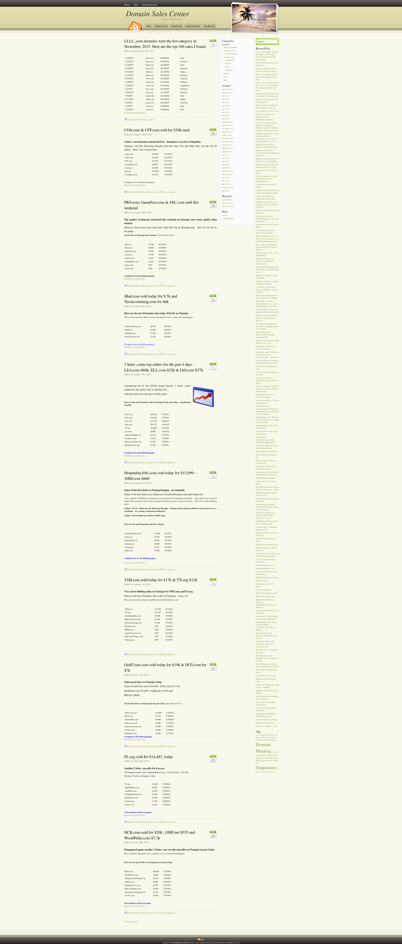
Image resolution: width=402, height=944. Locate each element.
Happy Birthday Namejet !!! (266, 478)
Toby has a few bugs (263, 590)
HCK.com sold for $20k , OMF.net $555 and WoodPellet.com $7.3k (159, 834)
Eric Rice (275, 752)
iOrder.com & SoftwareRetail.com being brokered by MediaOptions (266, 439)
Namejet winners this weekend (267, 577)
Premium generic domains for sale (267, 455)
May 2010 (225, 181)
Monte (276, 758)
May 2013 (225, 115)
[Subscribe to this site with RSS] (134, 25)
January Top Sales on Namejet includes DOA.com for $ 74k (267, 361)
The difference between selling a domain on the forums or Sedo (267, 488)
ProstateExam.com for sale (265, 675)
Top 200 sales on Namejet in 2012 (266, 367)
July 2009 (225, 191)
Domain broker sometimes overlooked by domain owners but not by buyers (267, 507)
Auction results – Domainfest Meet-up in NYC (266, 528)
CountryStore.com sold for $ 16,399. (266, 185)
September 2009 (228, 187)
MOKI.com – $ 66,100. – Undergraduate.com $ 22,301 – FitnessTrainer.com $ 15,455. (267, 303)
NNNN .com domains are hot (266, 593)
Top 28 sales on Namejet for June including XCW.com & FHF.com (266, 247)
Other (225, 80)
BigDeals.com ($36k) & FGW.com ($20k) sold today (266, 145)
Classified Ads (209, 26)
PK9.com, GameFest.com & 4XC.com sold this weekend (266, 69)
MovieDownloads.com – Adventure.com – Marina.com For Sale (267, 658)
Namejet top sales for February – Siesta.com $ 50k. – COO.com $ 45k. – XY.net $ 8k (267, 354)
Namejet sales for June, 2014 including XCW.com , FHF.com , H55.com (267, 204)
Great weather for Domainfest (266, 451)
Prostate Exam (264, 760)
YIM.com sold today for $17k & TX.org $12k (160, 579)
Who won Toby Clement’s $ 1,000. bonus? (266, 461)
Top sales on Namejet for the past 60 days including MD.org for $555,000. (267, 326)
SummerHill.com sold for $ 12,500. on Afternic (266, 347)
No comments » (149, 119)
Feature (143, 192)
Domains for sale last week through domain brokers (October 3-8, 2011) (266, 515)
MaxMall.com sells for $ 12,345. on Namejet (265, 396)
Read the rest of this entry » (135, 112)
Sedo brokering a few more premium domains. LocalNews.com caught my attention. (266, 626)
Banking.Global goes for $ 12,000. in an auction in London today (265, 261)
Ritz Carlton (274, 760)
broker (258, 737)
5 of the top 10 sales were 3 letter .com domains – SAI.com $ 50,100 (267, 289)
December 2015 (228, 89)
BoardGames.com (272, 735)
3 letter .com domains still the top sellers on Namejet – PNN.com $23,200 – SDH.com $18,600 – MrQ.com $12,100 (267, 127)
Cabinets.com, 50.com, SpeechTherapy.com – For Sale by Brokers (267, 218)
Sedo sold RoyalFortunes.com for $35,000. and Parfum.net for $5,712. (267, 269)
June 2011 (226, 158)
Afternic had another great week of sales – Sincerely (267, 686)
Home (127, 4)
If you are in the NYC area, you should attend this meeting (267, 554)
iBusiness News (228, 203)
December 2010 (228, 171)
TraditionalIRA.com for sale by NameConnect (267, 426)
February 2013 (227, 122)
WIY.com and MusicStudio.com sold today (267, 211)
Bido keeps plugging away (265, 596)
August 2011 (226, 151)
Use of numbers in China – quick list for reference (266, 231)
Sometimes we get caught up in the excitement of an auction (267, 473)
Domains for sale (149, 4)
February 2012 (227, 132)
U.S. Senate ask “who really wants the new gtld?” (266, 467)
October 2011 (227, 145)
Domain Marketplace (171, 19)
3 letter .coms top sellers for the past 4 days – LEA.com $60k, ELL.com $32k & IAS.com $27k (163, 367)
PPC (257, 760)
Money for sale (261, 581)
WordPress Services (233, 943)
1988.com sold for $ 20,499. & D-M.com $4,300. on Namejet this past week (267, 388)
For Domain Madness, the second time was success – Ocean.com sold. (265, 644)
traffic (258, 772)
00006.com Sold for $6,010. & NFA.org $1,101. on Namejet (267, 160)
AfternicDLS (229, 60)
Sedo (227, 66)
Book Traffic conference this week (266, 671)
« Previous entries (131, 921)
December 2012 (228, 125)
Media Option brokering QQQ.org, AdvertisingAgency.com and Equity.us (266, 603)
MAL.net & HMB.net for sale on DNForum (266, 573)
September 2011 (228, 148)
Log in (224, 215)
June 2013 (226, 112)
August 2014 (226, 92)
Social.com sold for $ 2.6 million (265, 585)
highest (258, 758)
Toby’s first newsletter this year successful (267, 611)
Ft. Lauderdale (271, 755)
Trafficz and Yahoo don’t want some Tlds (267, 534)
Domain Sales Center (157, 13)
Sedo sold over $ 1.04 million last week (267, 651)
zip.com (271, 772)
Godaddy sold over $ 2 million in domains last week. (267, 282)
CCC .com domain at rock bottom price (265, 560)
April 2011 (226, 164)
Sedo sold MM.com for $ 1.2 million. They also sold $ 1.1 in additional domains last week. (267, 238)
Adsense (262, 735)
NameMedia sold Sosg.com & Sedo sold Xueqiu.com (267, 522)
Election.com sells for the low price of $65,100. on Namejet (267, 296)
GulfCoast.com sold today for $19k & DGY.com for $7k (267, 106)
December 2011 (228, 138)
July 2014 (225, 96)
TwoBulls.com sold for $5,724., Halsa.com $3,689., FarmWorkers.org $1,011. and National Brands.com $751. (267, 137)
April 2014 (226, 106)
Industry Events (228, 206)
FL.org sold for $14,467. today (148, 756)
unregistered (264, 772)
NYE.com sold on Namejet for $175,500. (267, 373)
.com (257, 735)
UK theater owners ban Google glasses (267, 225)
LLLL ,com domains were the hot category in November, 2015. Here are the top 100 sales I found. (165, 43)
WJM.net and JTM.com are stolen (266, 539)
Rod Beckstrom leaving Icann (267, 544)
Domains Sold (176, 26)
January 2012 (227, 135)
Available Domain (231, 53)
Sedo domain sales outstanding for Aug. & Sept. (267, 697)
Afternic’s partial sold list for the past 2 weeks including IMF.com (266, 318)
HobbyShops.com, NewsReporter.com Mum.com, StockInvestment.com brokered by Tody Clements (267, 410)
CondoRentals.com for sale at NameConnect (267, 432)
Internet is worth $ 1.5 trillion (266, 720)
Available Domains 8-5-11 (265, 565)
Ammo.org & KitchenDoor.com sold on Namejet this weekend (267, 191)
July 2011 (225, 155)
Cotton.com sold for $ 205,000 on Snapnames (267, 401)
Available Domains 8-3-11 (265, 568)
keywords (264, 758)
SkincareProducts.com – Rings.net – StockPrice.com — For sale (267, 635)
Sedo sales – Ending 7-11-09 (266, 726)
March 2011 (226, 168)
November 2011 (228, 142)
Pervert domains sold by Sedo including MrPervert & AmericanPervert (267, 178)
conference (264, 737)
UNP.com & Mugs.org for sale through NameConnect (267, 446)
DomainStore (226, 199)
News (136, 4)
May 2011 (225, 161)
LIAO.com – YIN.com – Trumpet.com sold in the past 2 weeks (267, 380)
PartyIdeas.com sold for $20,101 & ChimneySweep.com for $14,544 (267, 153)
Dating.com (273, 737)
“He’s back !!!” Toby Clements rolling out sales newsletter (267, 617)
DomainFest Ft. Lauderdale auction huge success (266, 715)
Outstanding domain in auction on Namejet (267, 499)
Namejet (150, 192)
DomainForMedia (270, 740)
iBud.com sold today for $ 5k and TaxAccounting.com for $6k (150, 298)
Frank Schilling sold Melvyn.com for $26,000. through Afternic (265, 334)
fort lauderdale (261, 755)
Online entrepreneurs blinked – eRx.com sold (267, 494)
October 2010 (227, 174)
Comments (228, 218)
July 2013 (225, 109)
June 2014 (226, 99)
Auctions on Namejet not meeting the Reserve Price (265, 197)
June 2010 (226, 178)
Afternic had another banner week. (266, 680)
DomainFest (260, 740)
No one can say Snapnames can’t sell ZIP (266, 703)
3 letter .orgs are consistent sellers (266, 482)
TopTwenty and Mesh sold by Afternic (267, 691)
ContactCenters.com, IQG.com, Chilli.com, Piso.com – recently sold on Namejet (267, 419)
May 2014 (225, 102)
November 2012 (228, 128)
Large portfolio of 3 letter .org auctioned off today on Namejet (267, 310)
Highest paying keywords (265, 723)
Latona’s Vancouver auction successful (266, 709)
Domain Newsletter (193, 26)
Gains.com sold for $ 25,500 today (266, 171)
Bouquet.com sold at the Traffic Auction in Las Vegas (267, 341)
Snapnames (229, 70)
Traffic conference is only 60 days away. (266, 549)
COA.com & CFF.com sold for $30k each (157, 129)
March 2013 (226, 119)
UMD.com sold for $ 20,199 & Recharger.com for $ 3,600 (267, 165)
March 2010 (226, 184)
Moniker (271, 758)
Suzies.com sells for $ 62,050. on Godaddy (267, 276)
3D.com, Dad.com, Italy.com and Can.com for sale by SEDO (267, 665)
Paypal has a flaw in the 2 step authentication (267, 254)
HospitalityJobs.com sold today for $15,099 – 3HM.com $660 (267, 95)
